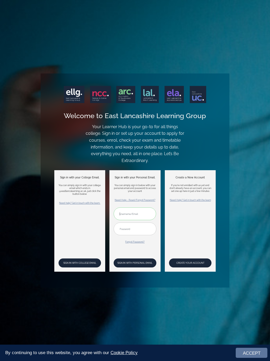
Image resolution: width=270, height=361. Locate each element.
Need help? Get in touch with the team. (79, 202)
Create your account (190, 262)
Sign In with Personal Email (134, 262)
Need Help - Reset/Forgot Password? (135, 199)
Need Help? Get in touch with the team (190, 199)
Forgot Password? (134, 241)
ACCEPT (252, 353)
